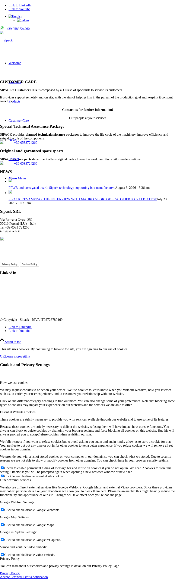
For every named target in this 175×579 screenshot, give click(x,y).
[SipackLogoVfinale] (6, 40)
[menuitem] (92, 18)
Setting (25, 356)
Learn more (13, 356)
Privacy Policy (10, 264)
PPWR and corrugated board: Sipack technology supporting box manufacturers (62, 187)
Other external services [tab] (15, 480)
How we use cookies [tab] (14, 382)
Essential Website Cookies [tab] (17, 412)
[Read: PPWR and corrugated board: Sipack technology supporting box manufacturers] (12, 181)
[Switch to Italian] (23, 20)
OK (2, 356)
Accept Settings (10, 577)
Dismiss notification (34, 577)
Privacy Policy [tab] (10, 558)
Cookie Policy (29, 264)
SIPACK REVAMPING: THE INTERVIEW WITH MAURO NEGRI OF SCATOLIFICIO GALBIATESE (83, 199)
